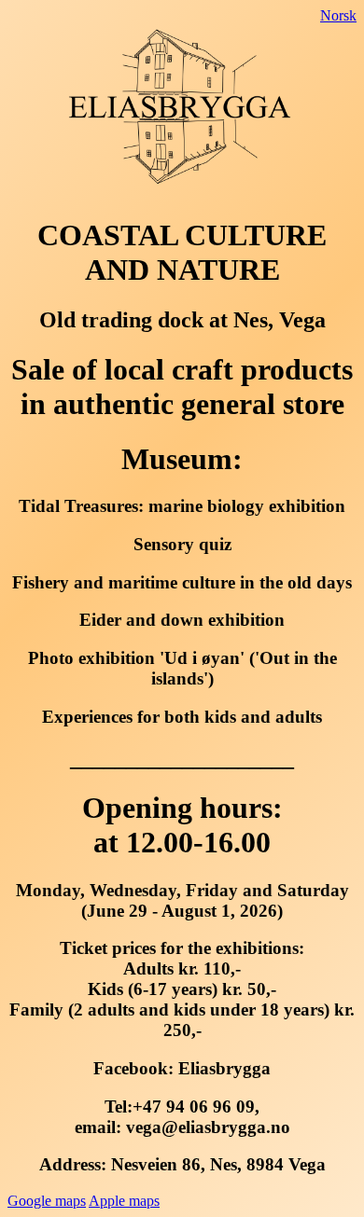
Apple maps (124, 1201)
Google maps (46, 1201)
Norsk (338, 15)
